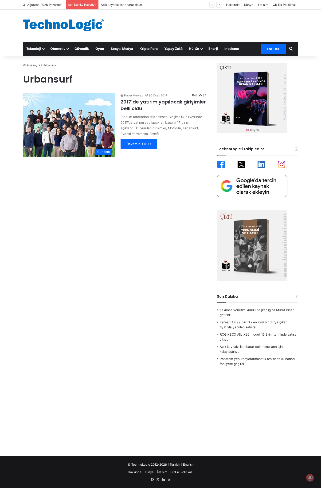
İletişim (263, 5)
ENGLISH (273, 49)
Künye (248, 5)
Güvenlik (81, 49)
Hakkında (232, 5)
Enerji (213, 49)
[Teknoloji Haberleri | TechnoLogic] (66, 25)
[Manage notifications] (310, 477)
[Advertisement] (207, 25)
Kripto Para (149, 49)
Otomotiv (57, 49)
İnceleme (231, 49)
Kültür (194, 49)
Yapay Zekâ (173, 49)
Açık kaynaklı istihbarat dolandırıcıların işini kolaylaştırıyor (142, 5)
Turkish (175, 464)
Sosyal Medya (122, 49)
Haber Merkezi (134, 95)
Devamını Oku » (138, 144)
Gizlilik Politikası (284, 5)
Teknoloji (33, 49)
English (188, 464)
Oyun (99, 49)
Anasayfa (33, 65)
